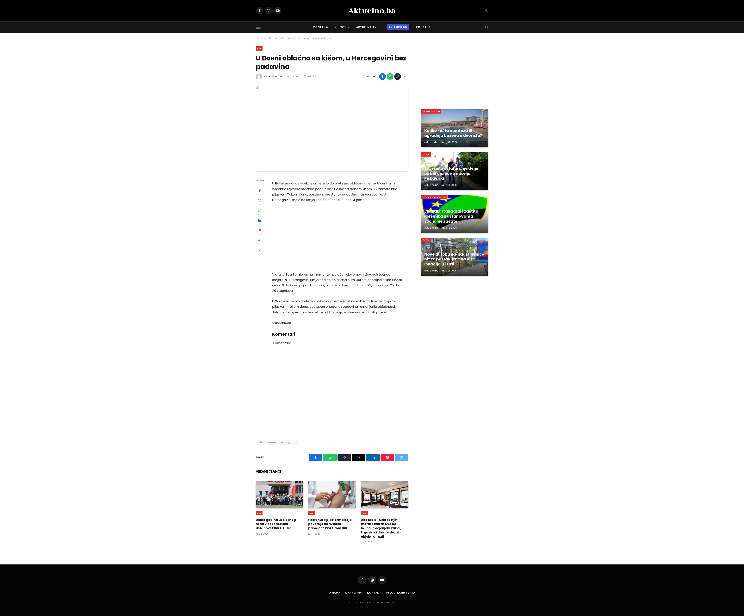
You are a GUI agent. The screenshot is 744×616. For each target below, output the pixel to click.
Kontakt (423, 27)
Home (259, 38)
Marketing (353, 592)
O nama (334, 592)
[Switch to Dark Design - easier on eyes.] (486, 10)
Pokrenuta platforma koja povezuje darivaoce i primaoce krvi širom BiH (330, 524)
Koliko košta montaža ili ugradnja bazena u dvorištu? (453, 133)
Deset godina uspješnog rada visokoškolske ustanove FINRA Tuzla (276, 524)
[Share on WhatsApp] (390, 76)
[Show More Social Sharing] (405, 76)
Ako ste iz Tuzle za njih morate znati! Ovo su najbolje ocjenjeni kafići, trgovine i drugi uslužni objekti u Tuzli (381, 528)
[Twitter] (260, 200)
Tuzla (426, 154)
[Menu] (258, 27)
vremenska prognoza (282, 442)
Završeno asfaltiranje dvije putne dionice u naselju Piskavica (451, 173)
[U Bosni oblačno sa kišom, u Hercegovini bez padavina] (332, 128)
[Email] (260, 250)
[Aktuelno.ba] (372, 10)
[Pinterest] (260, 230)
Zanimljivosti (431, 111)
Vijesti (340, 27)
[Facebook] (260, 191)
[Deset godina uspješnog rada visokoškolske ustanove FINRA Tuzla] (279, 494)
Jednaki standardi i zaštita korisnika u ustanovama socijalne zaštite (451, 216)
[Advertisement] (337, 237)
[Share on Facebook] (382, 76)
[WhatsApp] (260, 210)
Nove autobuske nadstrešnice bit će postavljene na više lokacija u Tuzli (454, 259)
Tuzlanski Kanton (434, 197)
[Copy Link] (397, 76)
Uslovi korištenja (400, 592)
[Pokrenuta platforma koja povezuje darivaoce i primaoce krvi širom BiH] (332, 494)
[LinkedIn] (260, 220)
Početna (320, 27)
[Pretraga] (486, 27)
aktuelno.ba (275, 76)
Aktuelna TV (366, 27)
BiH (259, 48)
